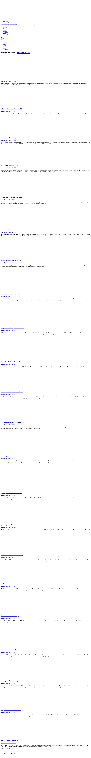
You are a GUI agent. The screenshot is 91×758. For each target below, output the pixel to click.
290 (3, 748)
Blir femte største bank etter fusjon (10, 616)
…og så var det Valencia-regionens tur (11, 260)
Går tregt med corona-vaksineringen (10, 294)
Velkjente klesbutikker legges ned (10, 229)
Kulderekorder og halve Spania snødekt (11, 109)
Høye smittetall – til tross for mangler (11, 362)
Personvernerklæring (5, 753)
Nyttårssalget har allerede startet (9, 525)
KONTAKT (3, 751)
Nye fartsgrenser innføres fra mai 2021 (11, 493)
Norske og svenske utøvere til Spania (11, 681)
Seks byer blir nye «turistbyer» (9, 584)
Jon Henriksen (23, 52)
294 (9, 748)
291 (4, 748)
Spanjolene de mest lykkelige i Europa (11, 710)
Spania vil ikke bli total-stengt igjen (10, 78)
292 (6, 748)
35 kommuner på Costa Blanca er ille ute (12, 392)
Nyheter (2, 81)
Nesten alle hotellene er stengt (8, 137)
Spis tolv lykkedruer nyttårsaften (10, 740)
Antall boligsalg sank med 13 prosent (11, 456)
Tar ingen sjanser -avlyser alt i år (9, 165)
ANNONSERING (10, 751)
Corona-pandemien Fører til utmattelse (11, 650)
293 (8, 748)
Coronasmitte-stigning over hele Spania (11, 197)
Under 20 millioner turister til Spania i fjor (12, 422)
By (8, 81)
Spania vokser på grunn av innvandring (12, 555)
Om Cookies (12, 753)
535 (12, 748)
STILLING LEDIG (19, 751)
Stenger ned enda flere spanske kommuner (12, 328)
